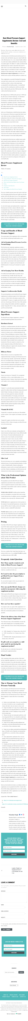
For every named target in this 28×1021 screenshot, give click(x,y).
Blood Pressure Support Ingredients (11, 180)
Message (3, 891)
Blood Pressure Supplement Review (11, 177)
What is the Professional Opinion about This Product (14, 182)
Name (2, 904)
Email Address (4, 911)
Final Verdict (6, 187)
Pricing (5, 184)
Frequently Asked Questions (9, 185)
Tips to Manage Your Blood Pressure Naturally (13, 189)
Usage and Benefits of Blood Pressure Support (13, 178)
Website (3, 917)
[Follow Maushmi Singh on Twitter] (21, 815)
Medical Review (13, 995)
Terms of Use (15, 996)
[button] (2, 6)
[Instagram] (23, 815)
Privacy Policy (6, 996)
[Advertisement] (14, 23)
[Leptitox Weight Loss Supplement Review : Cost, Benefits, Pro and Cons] (7, 870)
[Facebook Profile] (19, 815)
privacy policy (14, 1011)
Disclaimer (22, 995)
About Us (5, 995)
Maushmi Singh (10, 46)
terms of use (26, 1010)
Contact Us (23, 996)
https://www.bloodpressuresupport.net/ (13, 800)
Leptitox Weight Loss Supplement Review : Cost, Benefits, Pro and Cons (17, 870)
